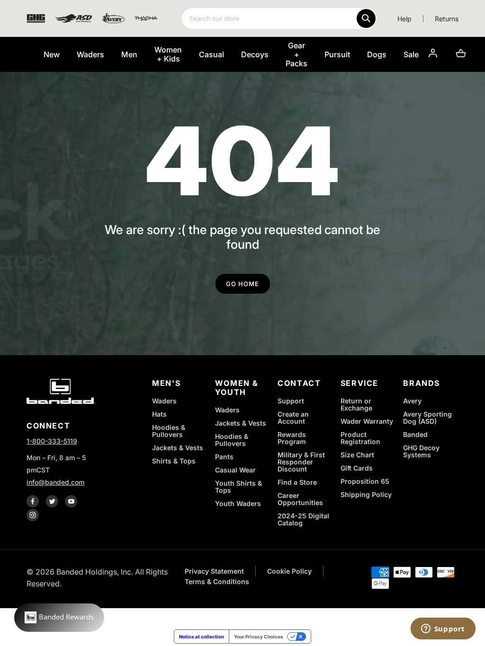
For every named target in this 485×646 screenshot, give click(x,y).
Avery (412, 400)
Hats (159, 414)
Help (404, 18)
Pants (224, 456)
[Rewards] (59, 617)
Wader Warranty (367, 421)
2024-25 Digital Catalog (303, 519)
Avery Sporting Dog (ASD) (427, 417)
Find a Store (297, 482)
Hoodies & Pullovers (168, 431)
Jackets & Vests (177, 447)
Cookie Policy (289, 571)
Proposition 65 (365, 481)
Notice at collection (201, 636)
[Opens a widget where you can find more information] (443, 629)
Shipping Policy (366, 494)
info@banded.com (55, 482)
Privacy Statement (214, 571)
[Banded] (61, 393)
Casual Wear (235, 469)
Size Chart (357, 454)
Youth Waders (238, 503)
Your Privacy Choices (258, 636)
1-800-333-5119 (52, 441)
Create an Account (293, 417)
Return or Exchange (356, 404)
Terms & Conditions (217, 581)
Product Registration (360, 438)
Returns (446, 18)
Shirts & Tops (174, 460)
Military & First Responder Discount (301, 461)
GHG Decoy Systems (421, 451)
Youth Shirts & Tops (238, 487)
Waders (164, 400)
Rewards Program (292, 438)
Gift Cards (357, 467)
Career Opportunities (300, 499)
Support (291, 400)
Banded (415, 434)
